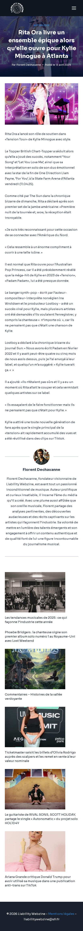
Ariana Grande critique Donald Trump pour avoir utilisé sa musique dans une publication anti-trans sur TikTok (40, 881)
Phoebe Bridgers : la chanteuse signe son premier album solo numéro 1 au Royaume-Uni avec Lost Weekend (40, 636)
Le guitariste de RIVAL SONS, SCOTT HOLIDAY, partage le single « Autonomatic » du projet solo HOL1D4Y (41, 819)
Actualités (41, 25)
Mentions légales (61, 914)
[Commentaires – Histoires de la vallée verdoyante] (41, 669)
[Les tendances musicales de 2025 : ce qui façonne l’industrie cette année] (41, 592)
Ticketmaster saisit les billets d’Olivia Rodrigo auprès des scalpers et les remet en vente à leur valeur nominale (40, 756)
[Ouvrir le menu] (74, 8)
